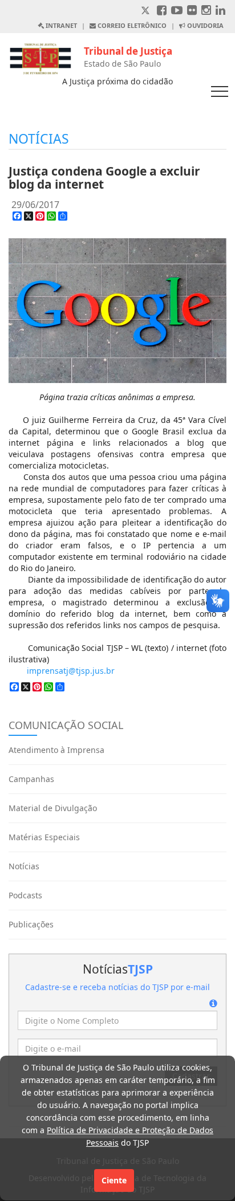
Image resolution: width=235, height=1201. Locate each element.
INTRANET (60, 25)
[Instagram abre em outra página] (206, 11)
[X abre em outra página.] (146, 11)
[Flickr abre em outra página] (192, 11)
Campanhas (31, 778)
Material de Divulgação (53, 808)
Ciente (114, 1180)
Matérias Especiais (44, 837)
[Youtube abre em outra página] (177, 11)
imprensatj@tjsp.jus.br (71, 670)
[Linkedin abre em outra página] (220, 11)
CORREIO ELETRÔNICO (131, 25)
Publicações (31, 924)
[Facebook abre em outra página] (162, 11)
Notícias (24, 866)
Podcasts (25, 895)
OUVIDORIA (204, 25)
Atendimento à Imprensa (56, 749)
